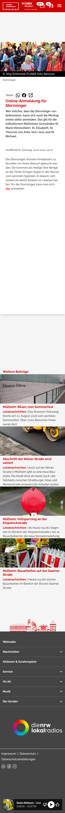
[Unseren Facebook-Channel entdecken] (9, 766)
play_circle (51, 804)
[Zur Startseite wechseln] (11, 6)
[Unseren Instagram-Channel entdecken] (14, 766)
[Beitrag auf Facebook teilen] (24, 95)
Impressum (8, 753)
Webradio (9, 642)
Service (8, 671)
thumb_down (45, 805)
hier (8, 188)
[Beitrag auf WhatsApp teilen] (18, 95)
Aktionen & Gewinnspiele (20, 661)
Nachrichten (11, 651)
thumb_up (57, 805)
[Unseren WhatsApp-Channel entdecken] (3, 766)
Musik (7, 691)
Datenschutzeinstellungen (18, 759)
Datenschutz (28, 753)
